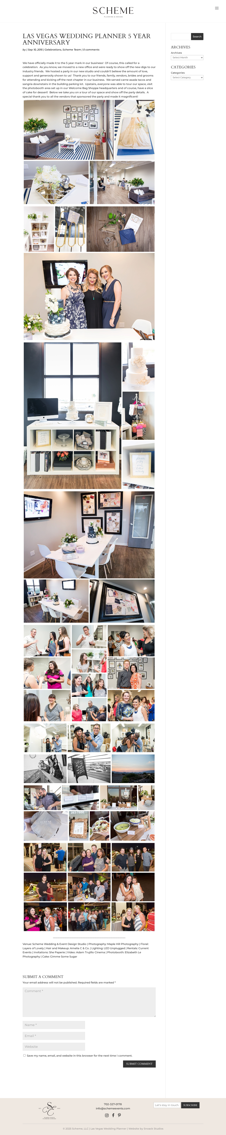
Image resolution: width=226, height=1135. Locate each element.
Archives (176, 52)
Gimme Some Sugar (63, 956)
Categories (178, 72)
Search (197, 36)
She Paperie (57, 952)
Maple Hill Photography (122, 944)
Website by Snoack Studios (146, 1128)
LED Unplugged (114, 948)
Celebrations (53, 49)
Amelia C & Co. (79, 948)
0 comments (91, 49)
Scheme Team (72, 49)
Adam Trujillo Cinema (90, 952)
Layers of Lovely (33, 948)
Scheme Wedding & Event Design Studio (59, 944)
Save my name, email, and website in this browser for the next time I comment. (79, 1055)
